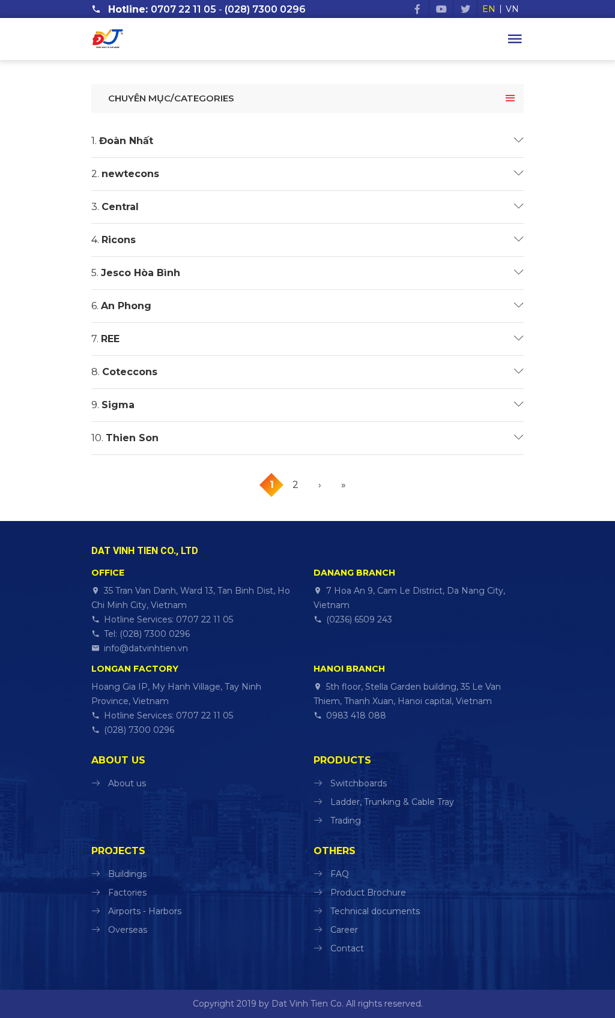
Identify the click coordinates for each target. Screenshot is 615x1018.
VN (512, 9)
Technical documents (375, 911)
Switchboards (358, 783)
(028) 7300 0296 (265, 9)
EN (488, 9)
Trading (345, 820)
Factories (127, 892)
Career (344, 929)
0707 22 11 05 (183, 9)
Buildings (127, 874)
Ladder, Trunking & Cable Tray (392, 802)
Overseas (127, 929)
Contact (347, 948)
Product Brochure (368, 892)
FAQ (339, 874)
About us (127, 783)
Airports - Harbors (144, 911)
